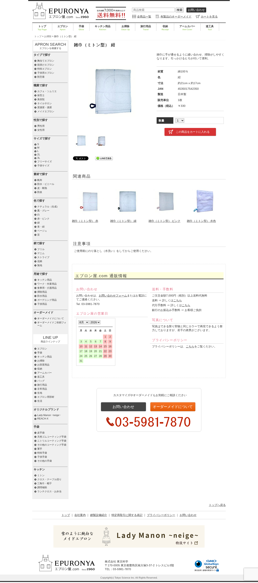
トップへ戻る (217, 505)
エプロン (62, 28)
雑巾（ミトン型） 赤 (85, 220)
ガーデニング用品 (47, 300)
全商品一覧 (144, 16)
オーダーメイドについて (173, 407)
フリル (41, 249)
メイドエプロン (45, 111)
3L (38, 158)
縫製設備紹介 (98, 515)
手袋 (81, 28)
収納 (165, 28)
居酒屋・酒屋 (44, 107)
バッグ (41, 381)
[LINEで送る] (104, 158)
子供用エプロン (45, 73)
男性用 (41, 126)
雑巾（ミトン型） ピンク (164, 220)
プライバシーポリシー (161, 515)
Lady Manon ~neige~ (49, 415)
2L (38, 154)
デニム (41, 253)
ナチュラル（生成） (48, 206)
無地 (39, 265)
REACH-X (42, 418)
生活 (39, 401)
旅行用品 (145, 28)
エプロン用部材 (45, 397)
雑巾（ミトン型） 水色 (201, 220)
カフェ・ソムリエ (47, 91)
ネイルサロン (44, 103)
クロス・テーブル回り (49, 479)
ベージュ (42, 231)
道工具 (210, 28)
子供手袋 (42, 457)
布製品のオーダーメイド (175, 16)
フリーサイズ (44, 161)
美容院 (41, 99)
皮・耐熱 (42, 188)
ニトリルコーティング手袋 (51, 441)
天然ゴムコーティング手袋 (51, 437)
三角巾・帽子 (44, 483)
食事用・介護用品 (47, 288)
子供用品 (42, 304)
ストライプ (43, 257)
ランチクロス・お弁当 (49, 491)
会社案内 (80, 515)
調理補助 (42, 487)
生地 (39, 393)
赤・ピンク (43, 218)
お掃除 (125, 28)
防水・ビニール (45, 184)
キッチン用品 (102, 28)
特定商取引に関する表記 (127, 515)
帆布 (39, 180)
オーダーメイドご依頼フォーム (51, 324)
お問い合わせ (196, 9)
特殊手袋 (42, 453)
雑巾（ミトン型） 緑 (123, 220)
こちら (177, 300)
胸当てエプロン (45, 61)
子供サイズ (43, 165)
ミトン (41, 475)
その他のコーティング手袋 (51, 445)
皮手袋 (41, 433)
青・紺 (41, 227)
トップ (42, 28)
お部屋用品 (43, 365)
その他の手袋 (44, 461)
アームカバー (187, 28)
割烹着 (41, 77)
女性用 (41, 130)
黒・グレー (43, 210)
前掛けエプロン (45, 65)
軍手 (39, 449)
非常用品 (42, 389)
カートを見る (209, 16)
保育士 (41, 95)
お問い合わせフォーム (113, 295)
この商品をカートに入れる (193, 131)
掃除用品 (42, 292)
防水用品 (42, 296)
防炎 (39, 192)
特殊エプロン (44, 69)
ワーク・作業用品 (47, 284)
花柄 (39, 261)
